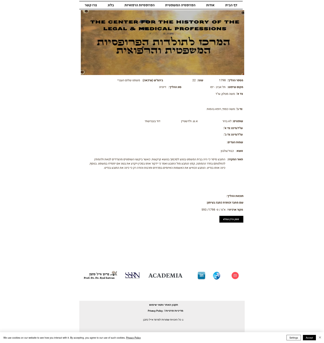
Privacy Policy (133, 337)
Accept (309, 337)
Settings (293, 337)
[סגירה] (320, 337)
